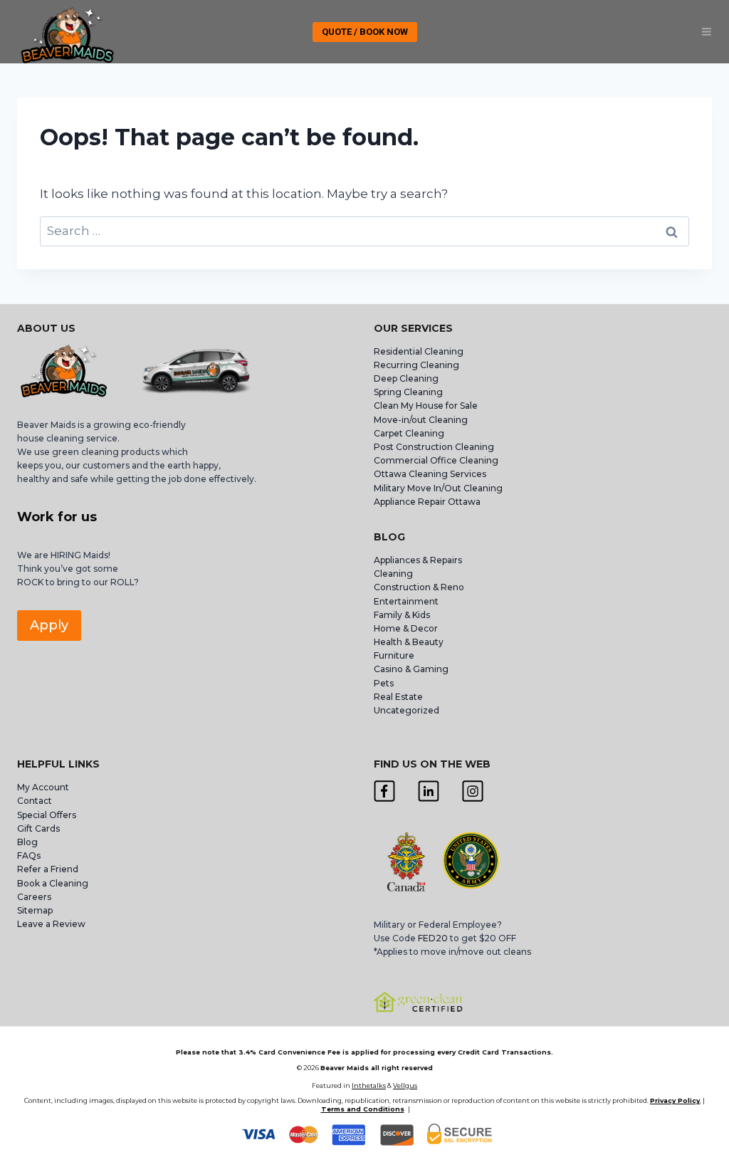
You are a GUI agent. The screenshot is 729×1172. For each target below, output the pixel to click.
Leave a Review (52, 924)
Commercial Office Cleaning (436, 460)
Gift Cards (38, 828)
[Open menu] (706, 31)
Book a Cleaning (52, 883)
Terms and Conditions (362, 1109)
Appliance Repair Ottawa (427, 501)
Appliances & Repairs (418, 560)
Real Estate (398, 696)
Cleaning (393, 573)
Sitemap (35, 910)
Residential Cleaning (418, 351)
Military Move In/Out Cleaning (439, 488)
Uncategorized (406, 710)
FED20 (433, 938)
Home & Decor (406, 628)
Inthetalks (369, 1085)
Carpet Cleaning (409, 433)
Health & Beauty (409, 642)
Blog (27, 842)
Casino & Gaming (411, 669)
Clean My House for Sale (426, 405)
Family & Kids (402, 614)
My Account (43, 787)
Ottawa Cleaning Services (430, 474)
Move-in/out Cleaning (421, 419)
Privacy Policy (675, 1100)
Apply (49, 625)
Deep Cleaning (406, 378)
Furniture (394, 655)
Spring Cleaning (408, 392)
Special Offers (46, 815)
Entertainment (406, 601)
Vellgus (405, 1085)
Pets (384, 683)
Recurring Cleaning (416, 365)
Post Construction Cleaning (434, 446)
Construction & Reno (419, 587)
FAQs (29, 855)
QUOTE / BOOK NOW (365, 31)
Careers (34, 896)
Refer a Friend (47, 869)
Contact (34, 800)
